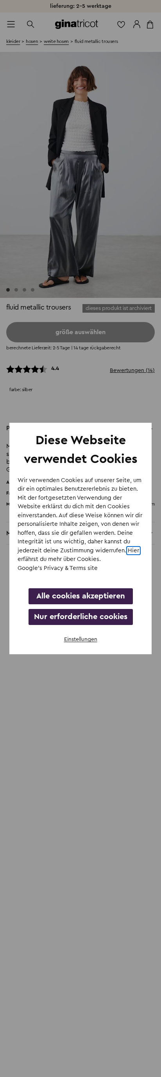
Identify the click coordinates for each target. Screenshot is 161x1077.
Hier (133, 551)
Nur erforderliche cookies (80, 617)
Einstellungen (80, 639)
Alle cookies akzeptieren (80, 596)
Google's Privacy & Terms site (58, 568)
